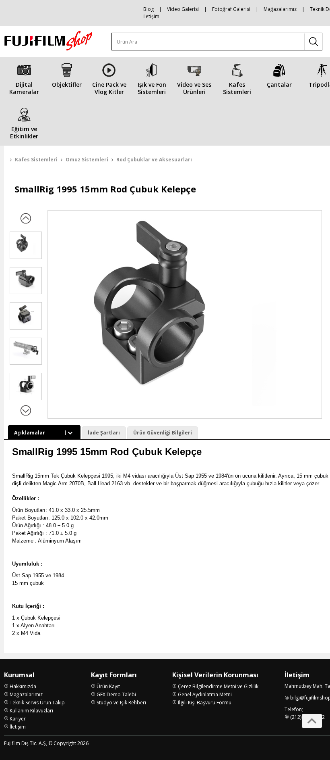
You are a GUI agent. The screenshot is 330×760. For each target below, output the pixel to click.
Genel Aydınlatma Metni (205, 694)
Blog (148, 9)
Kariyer (18, 718)
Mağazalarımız (280, 9)
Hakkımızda (23, 686)
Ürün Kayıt (108, 686)
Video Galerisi (183, 9)
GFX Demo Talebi (116, 694)
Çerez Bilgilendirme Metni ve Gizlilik (218, 686)
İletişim (151, 16)
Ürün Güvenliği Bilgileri (162, 432)
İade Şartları (104, 432)
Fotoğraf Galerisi (231, 9)
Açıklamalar (29, 432)
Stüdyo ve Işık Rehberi (121, 702)
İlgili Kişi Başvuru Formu (204, 702)
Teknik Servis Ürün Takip (37, 702)
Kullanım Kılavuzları (31, 710)
